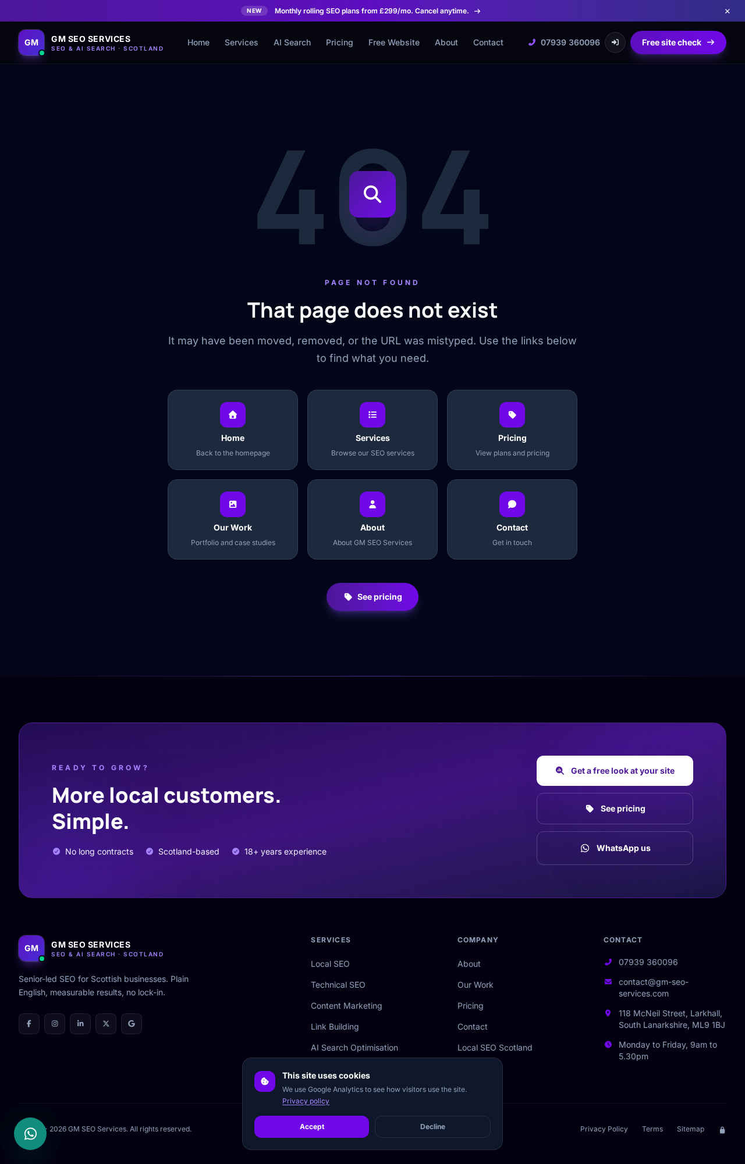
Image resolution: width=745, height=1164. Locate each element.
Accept (312, 1126)
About (446, 42)
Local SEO (330, 964)
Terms (652, 1128)
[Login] (722, 1129)
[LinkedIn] (80, 1023)
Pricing (339, 42)
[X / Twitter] (105, 1023)
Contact (488, 42)
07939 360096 (570, 42)
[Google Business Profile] (131, 1023)
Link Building (335, 1026)
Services (241, 42)
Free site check (671, 42)
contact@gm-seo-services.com (654, 987)
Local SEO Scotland (495, 1047)
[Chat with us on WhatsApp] (30, 1133)
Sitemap (690, 1128)
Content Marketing (346, 1005)
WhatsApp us (624, 848)
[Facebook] (29, 1023)
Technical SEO (338, 984)
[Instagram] (54, 1023)
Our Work (475, 984)
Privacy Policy (604, 1128)
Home (198, 42)
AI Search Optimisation (354, 1047)
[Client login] (615, 42)
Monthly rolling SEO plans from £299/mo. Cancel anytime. (358, 10)
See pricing (379, 596)
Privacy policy (305, 1101)
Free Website (394, 42)
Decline (432, 1126)
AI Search (292, 42)
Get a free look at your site (623, 770)
